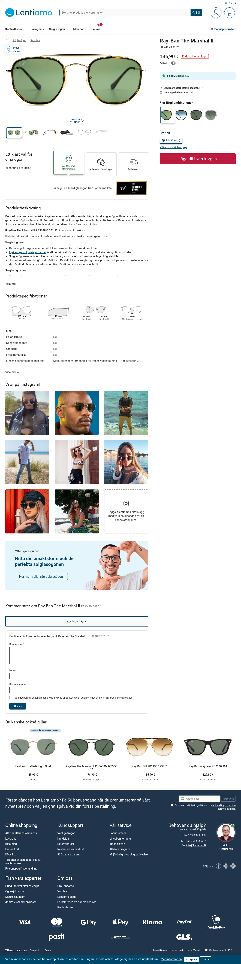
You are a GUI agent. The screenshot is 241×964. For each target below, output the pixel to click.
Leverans (10, 838)
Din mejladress (18, 684)
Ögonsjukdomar (15, 891)
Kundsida (63, 838)
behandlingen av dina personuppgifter (224, 806)
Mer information (171, 959)
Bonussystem (118, 833)
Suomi (232, 3)
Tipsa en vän (117, 844)
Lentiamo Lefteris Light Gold (33, 766)
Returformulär (65, 844)
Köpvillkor (11, 854)
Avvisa (205, 959)
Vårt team (63, 891)
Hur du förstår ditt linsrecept (22, 886)
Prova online (16, 49)
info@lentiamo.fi (196, 845)
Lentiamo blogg (66, 896)
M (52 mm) (173, 140)
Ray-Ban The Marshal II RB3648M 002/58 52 (91, 768)
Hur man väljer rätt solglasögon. (41, 576)
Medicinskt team (15, 896)
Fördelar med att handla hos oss (76, 902)
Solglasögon (19, 40)
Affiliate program (120, 849)
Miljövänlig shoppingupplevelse (129, 854)
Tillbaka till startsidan (16, 950)
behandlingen (39, 697)
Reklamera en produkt (70, 849)
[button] (14, 132)
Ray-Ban (35, 40)
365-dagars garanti (68, 854)
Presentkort (12, 849)
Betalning (11, 844)
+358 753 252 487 (195, 840)
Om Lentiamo (65, 886)
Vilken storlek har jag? (173, 147)
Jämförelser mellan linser (20, 902)
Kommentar (16, 644)
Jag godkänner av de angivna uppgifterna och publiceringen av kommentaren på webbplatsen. (73, 697)
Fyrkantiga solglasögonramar (27, 252)
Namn (13, 670)
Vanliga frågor (66, 833)
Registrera (228, 798)
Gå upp (33, 950)
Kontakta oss (65, 907)
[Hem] (6, 40)
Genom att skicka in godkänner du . (205, 806)
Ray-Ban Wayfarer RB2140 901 (208, 766)
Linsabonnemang (120, 838)
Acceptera (191, 959)
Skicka (17, 706)
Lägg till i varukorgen (198, 158)
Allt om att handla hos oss (21, 833)
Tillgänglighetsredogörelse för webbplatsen (23, 861)
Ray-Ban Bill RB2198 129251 (150, 766)
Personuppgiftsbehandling (21, 868)
